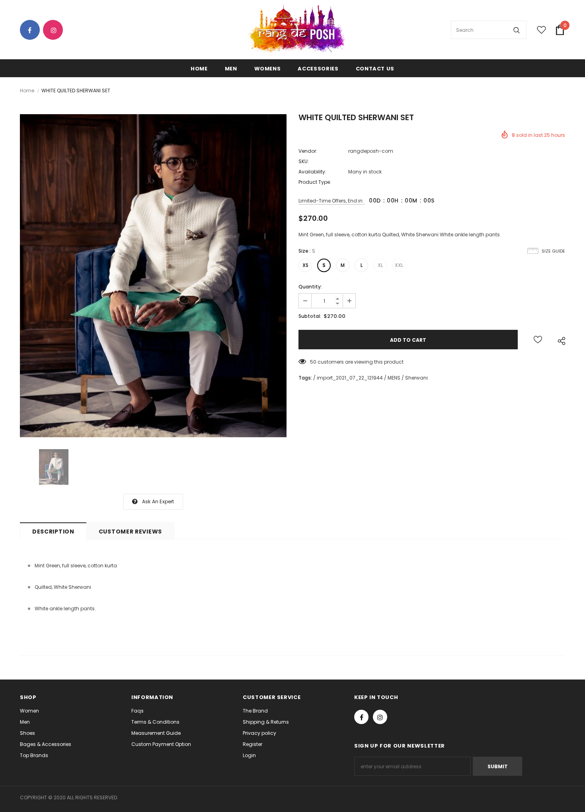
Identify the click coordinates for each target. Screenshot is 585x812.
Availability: (312, 171)
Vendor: (307, 151)
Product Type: (314, 182)
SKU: (303, 161)
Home (27, 90)
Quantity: (310, 286)
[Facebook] (33, 30)
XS (305, 265)
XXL (399, 265)
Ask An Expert (158, 501)
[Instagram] (56, 30)
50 (313, 361)
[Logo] (295, 30)
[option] (153, 275)
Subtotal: (309, 316)
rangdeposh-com (370, 151)
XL (380, 265)
